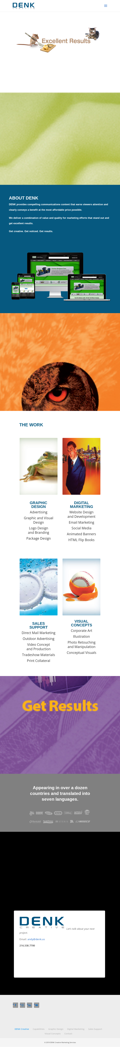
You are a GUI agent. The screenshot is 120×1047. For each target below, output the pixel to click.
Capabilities (38, 1029)
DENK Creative (22, 1029)
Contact (68, 1033)
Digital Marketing (75, 1029)
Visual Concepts (53, 1033)
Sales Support (95, 1029)
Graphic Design (55, 1029)
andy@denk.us (36, 939)
